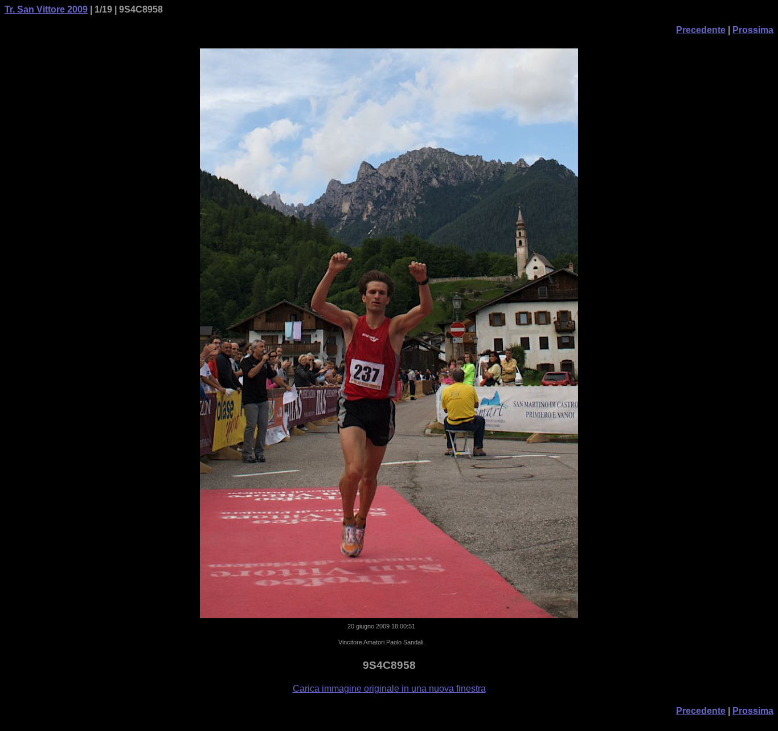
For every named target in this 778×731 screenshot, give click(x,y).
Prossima (752, 30)
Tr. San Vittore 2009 (46, 9)
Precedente (701, 30)
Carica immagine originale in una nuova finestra (389, 688)
